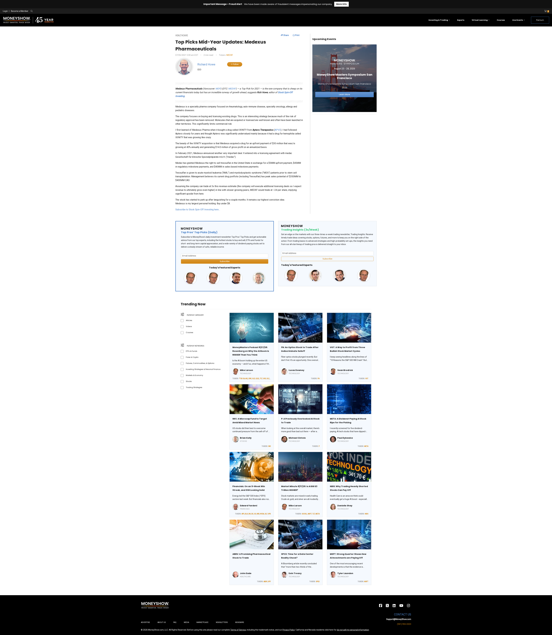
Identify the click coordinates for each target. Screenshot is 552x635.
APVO (278, 130)
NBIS (366, 514)
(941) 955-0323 (404, 624)
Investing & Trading (438, 20)
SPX (269, 514)
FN (319, 379)
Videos (189, 326)
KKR (258, 514)
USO (264, 379)
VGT (366, 379)
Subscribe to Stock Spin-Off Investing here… (197, 209)
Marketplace (202, 622)
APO (243, 514)
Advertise (145, 622)
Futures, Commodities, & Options (200, 363)
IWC (269, 446)
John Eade (245, 573)
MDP (218, 88)
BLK (246, 514)
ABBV (265, 582)
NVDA (262, 514)
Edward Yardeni (248, 505)
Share (286, 35)
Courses (501, 20)
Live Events (517, 20)
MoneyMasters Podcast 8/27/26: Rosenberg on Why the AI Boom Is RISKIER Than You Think (250, 351)
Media (186, 622)
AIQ (246, 379)
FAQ (174, 622)
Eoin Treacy (295, 573)
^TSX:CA (242, 379)
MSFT (310, 514)
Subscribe (225, 261)
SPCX (318, 582)
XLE (268, 379)
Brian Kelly (246, 437)
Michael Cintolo (297, 437)
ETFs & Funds (191, 351)
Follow (235, 64)
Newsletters (222, 622)
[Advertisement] (344, 137)
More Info (341, 4)
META (366, 446)
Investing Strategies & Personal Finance (203, 369)
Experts (460, 20)
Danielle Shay (344, 505)
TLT (261, 379)
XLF (266, 514)
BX (252, 514)
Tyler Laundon (345, 573)
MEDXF (229, 55)
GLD (253, 379)
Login (5, 11)
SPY (269, 582)
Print (297, 35)
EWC (250, 379)
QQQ (257, 379)
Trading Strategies (194, 387)
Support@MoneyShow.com (398, 619)
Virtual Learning (480, 20)
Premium (540, 20)
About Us (161, 622)
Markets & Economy (194, 375)
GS (255, 514)
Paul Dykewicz (345, 437)
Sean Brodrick (345, 370)
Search (62, 11)
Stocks (189, 381)
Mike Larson (246, 370)
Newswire (239, 622)
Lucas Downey (296, 370)
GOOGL (304, 514)
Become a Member (19, 11)
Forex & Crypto (192, 357)
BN (250, 514)
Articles (189, 320)
